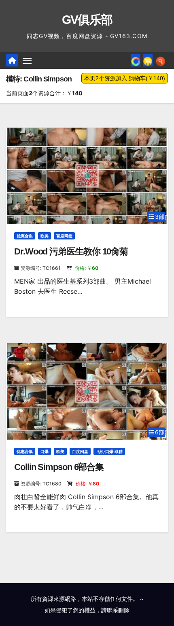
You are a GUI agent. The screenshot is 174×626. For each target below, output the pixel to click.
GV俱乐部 (87, 19)
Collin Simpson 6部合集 (59, 466)
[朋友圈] (135, 60)
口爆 (44, 451)
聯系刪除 (118, 610)
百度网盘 (64, 235)
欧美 (44, 235)
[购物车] (148, 60)
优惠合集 (25, 235)
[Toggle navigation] (27, 60)
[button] (160, 60)
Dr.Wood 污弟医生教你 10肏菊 (71, 251)
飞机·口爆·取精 (109, 451)
